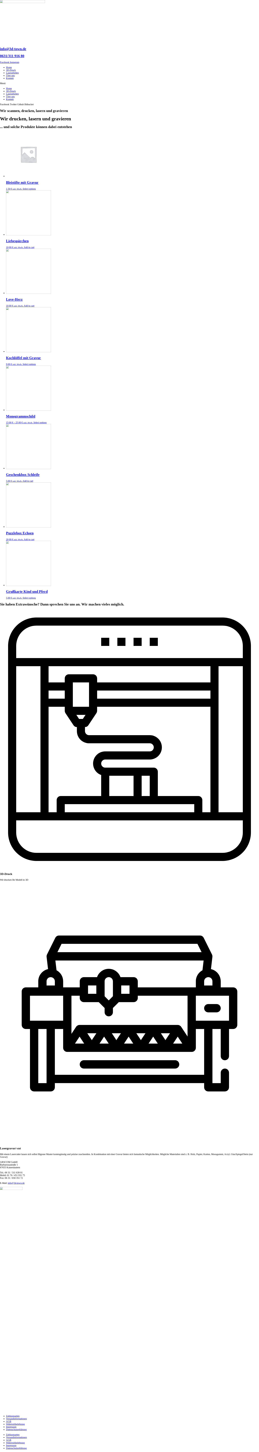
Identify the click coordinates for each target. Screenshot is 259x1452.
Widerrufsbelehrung (15, 1424)
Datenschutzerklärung (16, 1429)
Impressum (11, 1427)
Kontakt (10, 78)
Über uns (10, 75)
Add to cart (29, 247)
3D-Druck (11, 70)
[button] (129, 83)
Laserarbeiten (12, 73)
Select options (29, 189)
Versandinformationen (16, 1418)
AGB (8, 1421)
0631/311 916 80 (12, 56)
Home (9, 67)
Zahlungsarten (12, 1416)
